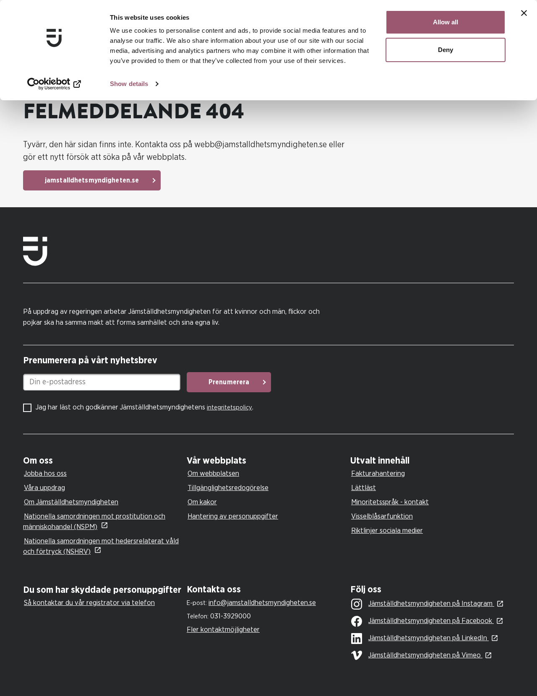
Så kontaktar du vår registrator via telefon (89, 602)
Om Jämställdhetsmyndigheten (71, 502)
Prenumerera (229, 382)
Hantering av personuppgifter (233, 516)
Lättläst (363, 487)
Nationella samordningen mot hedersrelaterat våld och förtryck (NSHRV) (101, 546)
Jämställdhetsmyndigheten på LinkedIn (428, 637)
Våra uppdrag (44, 487)
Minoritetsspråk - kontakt (390, 502)
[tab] (102, 461)
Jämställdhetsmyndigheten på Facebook (431, 620)
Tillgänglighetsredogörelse (228, 487)
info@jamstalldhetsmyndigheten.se (262, 602)
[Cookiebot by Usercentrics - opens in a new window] (54, 84)
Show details (129, 83)
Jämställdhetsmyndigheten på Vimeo (425, 655)
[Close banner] (524, 13)
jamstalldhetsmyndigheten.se (92, 180)
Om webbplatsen (213, 473)
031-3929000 (230, 616)
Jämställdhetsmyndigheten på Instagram (431, 603)
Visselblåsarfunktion (382, 516)
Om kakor (202, 502)
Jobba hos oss (45, 473)
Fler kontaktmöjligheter (223, 629)
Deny (445, 49)
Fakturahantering (378, 473)
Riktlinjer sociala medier (387, 530)
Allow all (445, 22)
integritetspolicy (229, 407)
